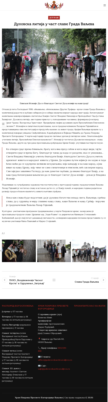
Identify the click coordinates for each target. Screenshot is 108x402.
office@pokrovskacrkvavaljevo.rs (55, 360)
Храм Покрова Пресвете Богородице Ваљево (39, 397)
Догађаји (54, 18)
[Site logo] (54, 5)
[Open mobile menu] (104, 5)
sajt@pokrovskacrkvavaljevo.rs (54, 369)
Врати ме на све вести (54, 280)
